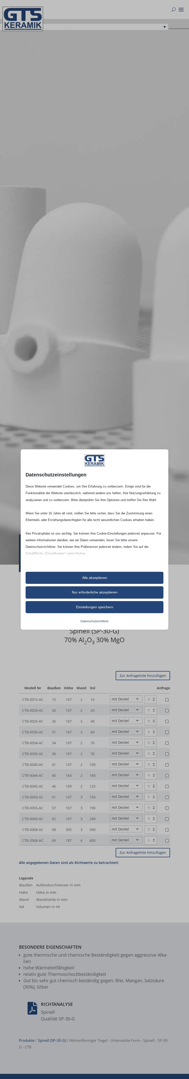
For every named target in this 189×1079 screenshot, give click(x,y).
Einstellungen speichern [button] (94, 607)
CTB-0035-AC (32, 753)
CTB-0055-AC (32, 808)
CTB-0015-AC (32, 699)
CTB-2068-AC (32, 840)
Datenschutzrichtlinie (94, 621)
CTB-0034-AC (32, 743)
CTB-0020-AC (32, 710)
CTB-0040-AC (32, 764)
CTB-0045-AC (32, 786)
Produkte (26, 1040)
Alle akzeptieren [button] (94, 578)
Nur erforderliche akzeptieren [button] (94, 592)
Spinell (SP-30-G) (52, 1040)
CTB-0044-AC (32, 775)
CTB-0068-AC (32, 829)
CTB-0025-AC (32, 721)
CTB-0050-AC (32, 797)
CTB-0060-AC (32, 818)
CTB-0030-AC (32, 732)
